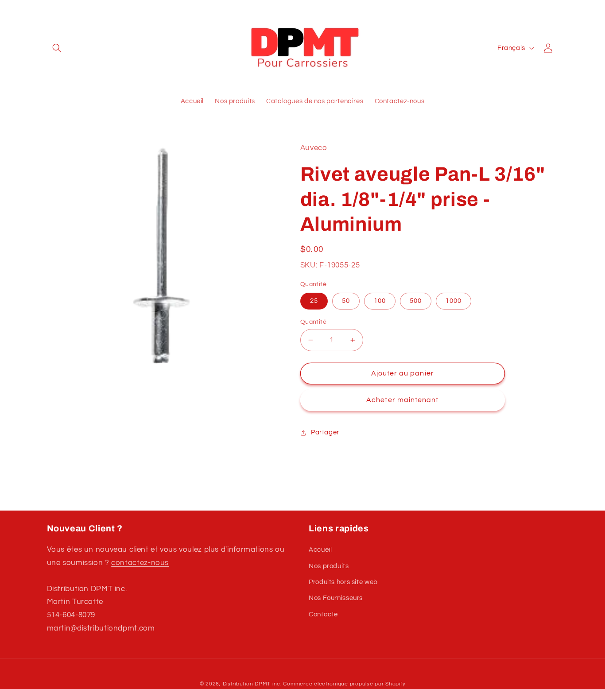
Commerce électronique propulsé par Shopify (344, 683)
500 (416, 301)
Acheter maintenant (402, 400)
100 (380, 301)
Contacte (323, 614)
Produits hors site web (343, 582)
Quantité (313, 322)
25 (314, 301)
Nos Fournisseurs (336, 598)
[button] (57, 48)
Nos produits (329, 566)
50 (346, 301)
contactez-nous (140, 563)
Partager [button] (325, 433)
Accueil (320, 549)
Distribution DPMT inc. (252, 683)
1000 (454, 301)
